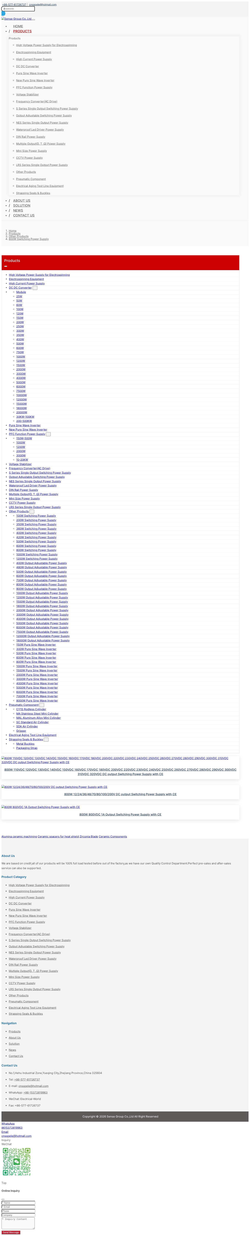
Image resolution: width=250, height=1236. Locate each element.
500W (20, 343)
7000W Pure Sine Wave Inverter (37, 696)
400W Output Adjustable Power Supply (41, 563)
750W (20, 352)
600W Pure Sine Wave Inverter (36, 657)
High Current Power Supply (34, 59)
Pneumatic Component (31, 179)
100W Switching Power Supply (36, 515)
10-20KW (22, 459)
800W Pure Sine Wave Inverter (36, 662)
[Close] (2, 1199)
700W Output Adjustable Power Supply (41, 580)
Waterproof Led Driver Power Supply (40, 129)
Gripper (21, 730)
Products (22, 31)
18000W (21, 408)
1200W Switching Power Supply (36, 558)
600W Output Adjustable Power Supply (41, 576)
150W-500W (24, 438)
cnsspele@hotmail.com (43, 4)
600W (20, 348)
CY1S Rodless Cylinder (31, 709)
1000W (20, 356)
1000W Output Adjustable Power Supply (42, 593)
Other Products (26, 172)
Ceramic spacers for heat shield (58, 836)
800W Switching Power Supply (36, 550)
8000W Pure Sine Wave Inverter (37, 700)
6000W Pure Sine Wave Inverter (37, 692)
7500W (20, 391)
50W (19, 300)
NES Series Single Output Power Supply (42, 122)
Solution (21, 205)
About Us (21, 200)
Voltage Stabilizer (27, 94)
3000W (21, 373)
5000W (20, 382)
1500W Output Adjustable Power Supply (42, 601)
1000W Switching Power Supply (36, 554)
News (18, 210)
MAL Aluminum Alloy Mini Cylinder (38, 718)
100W (19, 309)
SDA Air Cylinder (27, 726)
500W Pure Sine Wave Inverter (36, 653)
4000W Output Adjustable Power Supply (42, 619)
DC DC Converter (27, 66)
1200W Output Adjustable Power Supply (42, 597)
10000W (21, 395)
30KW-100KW (25, 416)
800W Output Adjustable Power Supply (41, 584)
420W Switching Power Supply (36, 537)
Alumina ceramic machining (19, 836)
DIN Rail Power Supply (30, 136)
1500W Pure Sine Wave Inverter (36, 670)
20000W (21, 412)
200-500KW (24, 421)
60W (19, 305)
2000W (20, 369)
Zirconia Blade (89, 836)
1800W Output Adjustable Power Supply (42, 606)
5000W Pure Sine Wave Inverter (37, 687)
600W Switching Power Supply (36, 546)
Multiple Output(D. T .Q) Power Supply (40, 143)
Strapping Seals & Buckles (33, 193)
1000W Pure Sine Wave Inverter (36, 666)
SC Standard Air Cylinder (32, 722)
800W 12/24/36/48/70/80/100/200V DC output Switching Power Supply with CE (120, 794)
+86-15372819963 (35, 1092)
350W (20, 335)
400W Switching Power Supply (36, 533)
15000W (21, 403)
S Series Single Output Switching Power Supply (47, 108)
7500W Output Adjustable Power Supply (42, 632)
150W (19, 318)
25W (19, 296)
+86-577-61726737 (14, 4)
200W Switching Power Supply (36, 520)
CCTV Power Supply (29, 157)
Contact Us (24, 215)
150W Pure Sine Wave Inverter (36, 644)
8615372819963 (12, 1127)
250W (20, 326)
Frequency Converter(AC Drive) (36, 101)
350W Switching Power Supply (36, 524)
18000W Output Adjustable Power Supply (43, 640)
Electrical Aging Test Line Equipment (40, 186)
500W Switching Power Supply (36, 541)
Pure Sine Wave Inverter (32, 73)
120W (19, 313)
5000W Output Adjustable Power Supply (42, 623)
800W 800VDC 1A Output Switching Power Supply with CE (120, 814)
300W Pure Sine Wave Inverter (36, 649)
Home (18, 26)
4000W (21, 378)
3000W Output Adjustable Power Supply (42, 614)
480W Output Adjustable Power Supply (41, 567)
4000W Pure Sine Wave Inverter (37, 683)
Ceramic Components (113, 836)
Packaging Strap (26, 748)
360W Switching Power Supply (36, 528)
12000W (21, 399)
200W (20, 322)
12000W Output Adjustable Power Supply (43, 636)
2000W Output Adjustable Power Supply (42, 610)
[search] (3, 13)
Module (21, 292)
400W (20, 339)
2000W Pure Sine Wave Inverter (37, 675)
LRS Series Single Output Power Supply (42, 165)
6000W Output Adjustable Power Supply (42, 627)
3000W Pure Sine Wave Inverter (37, 679)
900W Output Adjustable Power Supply (41, 589)
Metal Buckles (25, 743)
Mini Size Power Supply (31, 151)
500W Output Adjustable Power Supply (41, 571)
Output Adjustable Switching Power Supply (44, 115)
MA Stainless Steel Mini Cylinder (37, 713)
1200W (20, 360)
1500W (20, 365)
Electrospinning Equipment (33, 52)
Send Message (11, 1232)
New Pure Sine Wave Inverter (35, 80)
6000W (20, 386)
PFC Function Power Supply (34, 87)
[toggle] (33, 19)
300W (20, 331)
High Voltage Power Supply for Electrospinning (46, 45)
